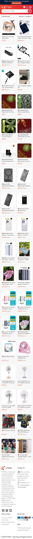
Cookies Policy (5, 524)
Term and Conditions (7, 517)
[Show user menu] (27, 7)
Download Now (16, 3)
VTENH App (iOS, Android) (24, 528)
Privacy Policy (5, 520)
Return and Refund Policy (8, 522)
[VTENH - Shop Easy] (8, 7)
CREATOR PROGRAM (23, 530)
